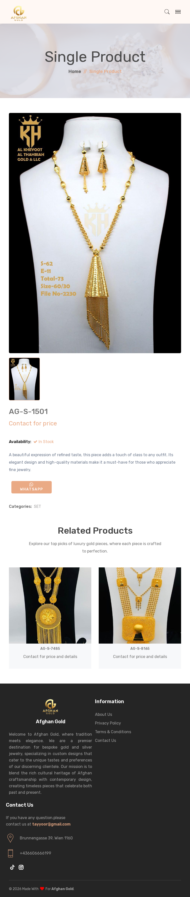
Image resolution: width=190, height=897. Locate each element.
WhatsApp (31, 489)
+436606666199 (35, 853)
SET (37, 506)
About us (103, 714)
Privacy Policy (108, 723)
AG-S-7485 (50, 649)
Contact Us (105, 740)
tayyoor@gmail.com (51, 824)
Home (75, 71)
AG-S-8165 (139, 649)
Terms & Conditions (113, 731)
